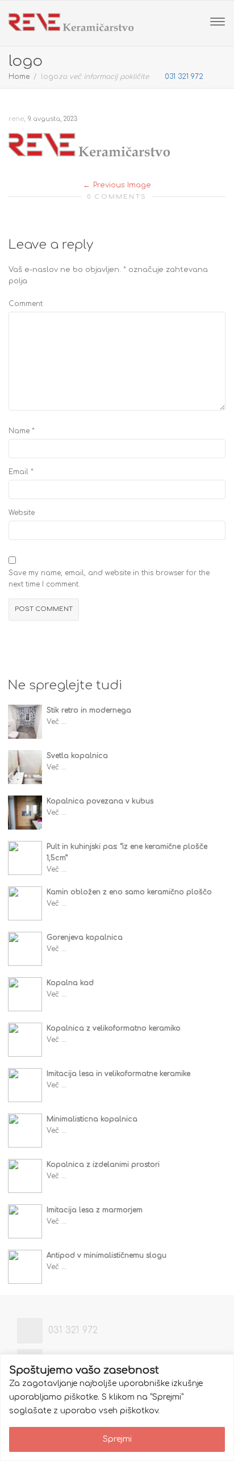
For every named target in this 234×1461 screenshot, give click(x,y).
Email (18, 472)
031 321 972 (182, 77)
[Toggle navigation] (217, 21)
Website (22, 513)
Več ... (56, 722)
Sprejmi (117, 1439)
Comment (26, 304)
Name (19, 431)
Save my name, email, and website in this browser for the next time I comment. (109, 578)
